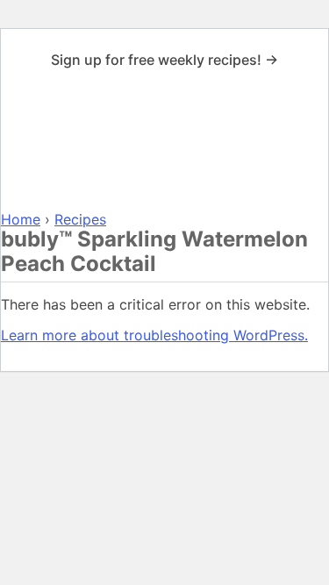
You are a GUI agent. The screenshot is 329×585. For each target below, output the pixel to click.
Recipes (80, 219)
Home (20, 219)
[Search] (309, 144)
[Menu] (20, 144)
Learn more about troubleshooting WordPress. (154, 335)
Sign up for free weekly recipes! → (164, 59)
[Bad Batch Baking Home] (164, 143)
